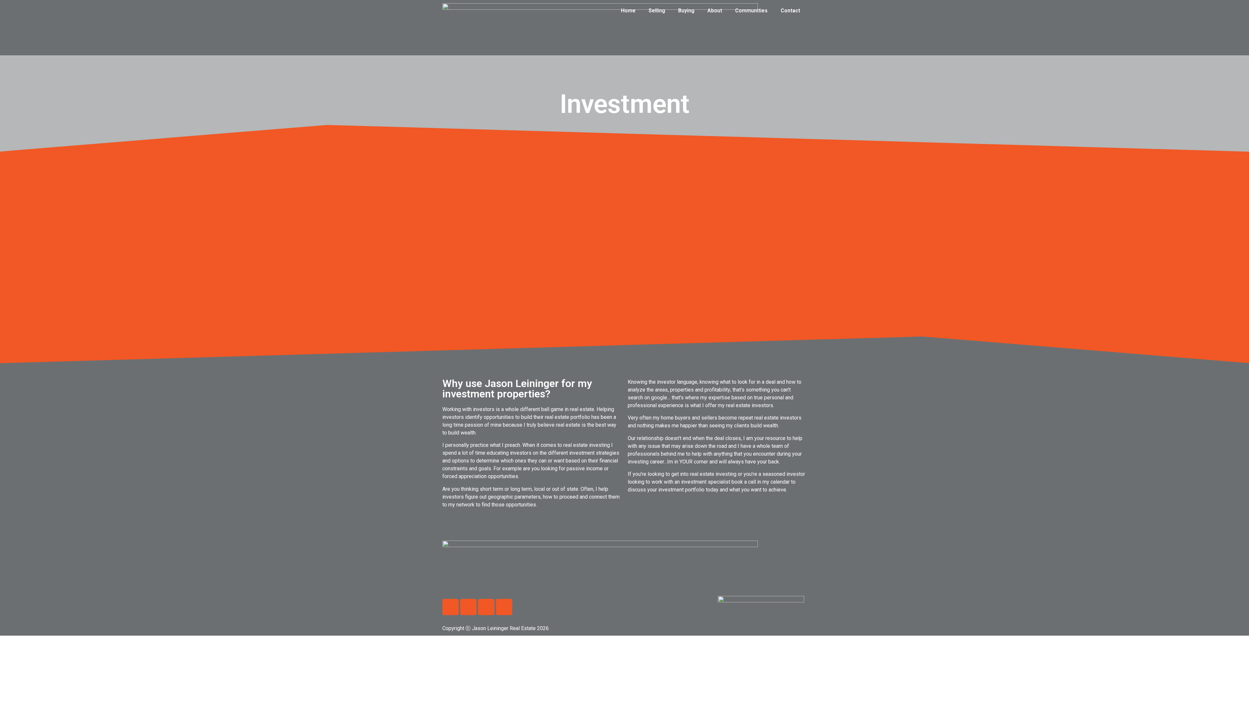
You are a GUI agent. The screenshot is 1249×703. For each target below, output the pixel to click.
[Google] (504, 607)
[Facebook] (450, 607)
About (714, 10)
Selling (657, 10)
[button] (624, 258)
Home (628, 10)
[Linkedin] (468, 607)
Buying (686, 10)
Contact (790, 10)
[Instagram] (486, 607)
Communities (751, 10)
